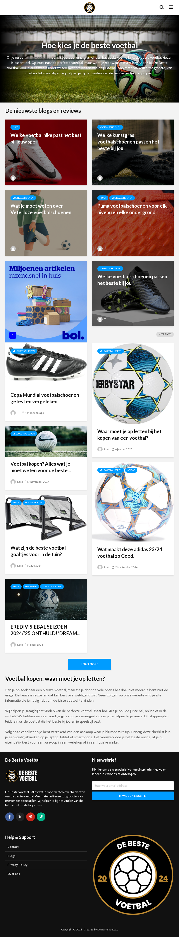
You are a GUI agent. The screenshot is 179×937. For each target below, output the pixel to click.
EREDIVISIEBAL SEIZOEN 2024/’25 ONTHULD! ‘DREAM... (45, 630)
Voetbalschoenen (110, 127)
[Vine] (41, 816)
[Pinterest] (30, 816)
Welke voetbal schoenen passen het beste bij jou (132, 280)
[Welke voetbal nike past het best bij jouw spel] (46, 152)
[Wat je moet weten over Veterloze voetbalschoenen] (46, 223)
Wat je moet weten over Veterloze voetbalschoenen (40, 209)
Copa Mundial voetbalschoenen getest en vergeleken (44, 398)
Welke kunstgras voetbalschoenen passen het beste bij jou (128, 141)
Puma (103, 198)
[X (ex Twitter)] (20, 816)
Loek (106, 449)
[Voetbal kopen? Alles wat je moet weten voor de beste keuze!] (46, 441)
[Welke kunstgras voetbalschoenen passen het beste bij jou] (133, 152)
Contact (13, 847)
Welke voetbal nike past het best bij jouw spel (45, 138)
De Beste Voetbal (107, 929)
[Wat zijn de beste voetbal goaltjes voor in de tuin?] (46, 517)
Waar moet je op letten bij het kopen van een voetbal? (129, 434)
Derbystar (31, 586)
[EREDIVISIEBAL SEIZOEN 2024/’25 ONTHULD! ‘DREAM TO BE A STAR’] (46, 599)
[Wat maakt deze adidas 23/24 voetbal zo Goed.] (133, 502)
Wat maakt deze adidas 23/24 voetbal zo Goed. (129, 552)
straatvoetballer (38, 57)
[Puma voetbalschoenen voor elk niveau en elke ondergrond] (133, 223)
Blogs (16, 502)
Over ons (13, 874)
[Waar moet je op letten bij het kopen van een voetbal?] (133, 383)
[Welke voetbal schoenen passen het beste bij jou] (133, 293)
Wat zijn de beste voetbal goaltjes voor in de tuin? (38, 551)
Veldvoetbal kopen (24, 351)
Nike (15, 127)
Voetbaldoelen (34, 502)
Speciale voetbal (52, 586)
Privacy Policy (17, 865)
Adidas (131, 470)
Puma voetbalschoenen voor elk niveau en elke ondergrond (132, 209)
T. (18, 178)
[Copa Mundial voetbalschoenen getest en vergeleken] (46, 365)
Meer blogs (165, 334)
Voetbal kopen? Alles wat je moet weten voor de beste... (40, 467)
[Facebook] (9, 816)
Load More (89, 664)
